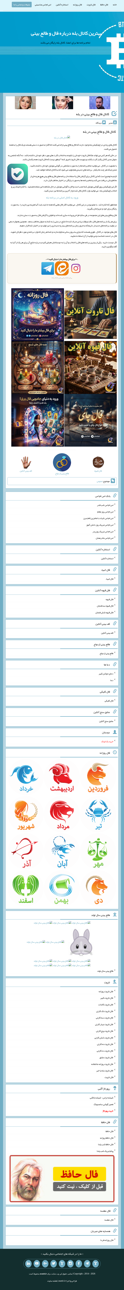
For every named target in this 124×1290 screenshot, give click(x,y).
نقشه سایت (52, 1280)
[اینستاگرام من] (70, 1263)
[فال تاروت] (90, 315)
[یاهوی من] (95, 1263)
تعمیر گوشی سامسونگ (103, 1104)
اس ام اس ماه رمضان (104, 538)
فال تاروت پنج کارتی (104, 1031)
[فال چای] (90, 421)
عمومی (100, 481)
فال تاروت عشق (106, 1057)
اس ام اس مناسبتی (43, 4)
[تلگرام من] (87, 1263)
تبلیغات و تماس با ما (21, 4)
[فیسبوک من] (79, 1263)
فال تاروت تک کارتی (104, 1011)
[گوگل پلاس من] (45, 1263)
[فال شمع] (37, 368)
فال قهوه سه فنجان (105, 605)
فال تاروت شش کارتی (103, 1037)
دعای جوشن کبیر (106, 673)
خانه (115, 4)
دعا (111, 680)
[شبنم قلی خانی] (25, 103)
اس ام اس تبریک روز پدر (103, 531)
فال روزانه (77, 4)
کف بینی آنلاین (107, 633)
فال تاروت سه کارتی (104, 1017)
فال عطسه (108, 1219)
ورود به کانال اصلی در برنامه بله (62, 197)
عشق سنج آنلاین (106, 721)
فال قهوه (109, 599)
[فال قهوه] (90, 368)
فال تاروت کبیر (106, 998)
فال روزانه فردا (106, 1240)
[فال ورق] (37, 421)
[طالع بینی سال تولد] (61, 945)
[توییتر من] (53, 1263)
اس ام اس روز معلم (105, 511)
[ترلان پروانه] (62, 103)
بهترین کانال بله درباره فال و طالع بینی (66, 33)
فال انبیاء (109, 579)
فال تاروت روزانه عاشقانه (102, 1064)
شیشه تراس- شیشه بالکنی (101, 1097)
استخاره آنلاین (62, 4)
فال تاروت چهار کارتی (104, 1024)
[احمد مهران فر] (99, 103)
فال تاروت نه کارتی (105, 1044)
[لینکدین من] (28, 1263)
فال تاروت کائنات (105, 1004)
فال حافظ (104, 4)
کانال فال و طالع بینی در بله (92, 114)
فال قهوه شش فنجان (104, 612)
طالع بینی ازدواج (106, 653)
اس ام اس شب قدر (105, 505)
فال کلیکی (109, 700)
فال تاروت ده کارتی (105, 1050)
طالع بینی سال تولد (105, 971)
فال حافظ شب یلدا (105, 1144)
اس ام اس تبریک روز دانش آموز (99, 525)
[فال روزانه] (37, 315)
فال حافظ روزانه (106, 1137)
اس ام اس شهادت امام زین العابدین (98, 518)
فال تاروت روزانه (106, 991)
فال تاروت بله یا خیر (104, 1070)
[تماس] (62, 1263)
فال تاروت (91, 4)
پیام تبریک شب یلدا (105, 1151)
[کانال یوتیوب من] (37, 1263)
